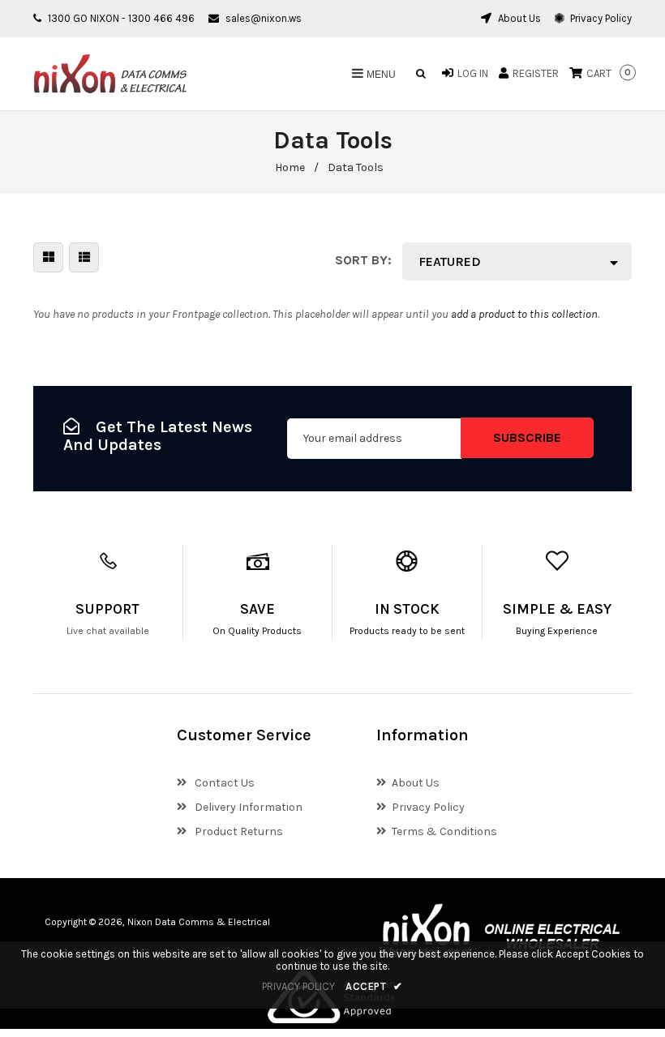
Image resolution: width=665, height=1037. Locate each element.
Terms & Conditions (444, 831)
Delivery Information (247, 807)
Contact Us (223, 783)
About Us (518, 18)
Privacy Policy (600, 18)
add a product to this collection (524, 314)
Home (290, 167)
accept (374, 986)
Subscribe (527, 437)
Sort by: (363, 260)
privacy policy (298, 986)
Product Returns (237, 831)
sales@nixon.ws (263, 18)
